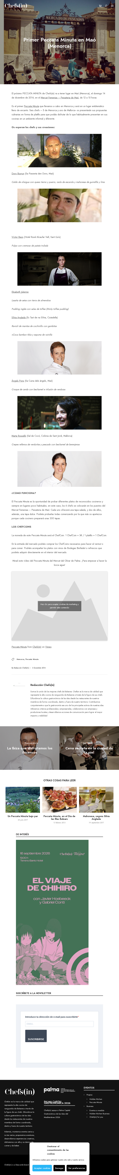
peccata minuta (32, 659)
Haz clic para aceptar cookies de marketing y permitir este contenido (59, 606)
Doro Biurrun (18, 173)
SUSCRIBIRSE (36, 1039)
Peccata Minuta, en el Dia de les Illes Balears (59, 818)
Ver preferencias (76, 1168)
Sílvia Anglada (19, 317)
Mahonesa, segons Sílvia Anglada (96, 818)
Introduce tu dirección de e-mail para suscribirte (51, 1017)
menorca (20, 659)
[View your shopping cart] (100, 6)
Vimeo (48, 647)
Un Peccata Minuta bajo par (23, 816)
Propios (89, 1094)
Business (90, 1106)
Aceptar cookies (42, 1168)
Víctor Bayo (17, 237)
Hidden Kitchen (96, 1099)
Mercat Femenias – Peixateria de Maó (60, 97)
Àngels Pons (18, 381)
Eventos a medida (97, 1110)
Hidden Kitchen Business (99, 1113)
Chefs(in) (37, 647)
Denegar (59, 1168)
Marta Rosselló (19, 436)
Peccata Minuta (31, 106)
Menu (112, 5)
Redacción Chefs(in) (21, 668)
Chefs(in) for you (96, 1117)
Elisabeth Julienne (20, 292)
